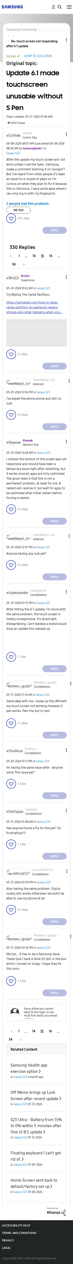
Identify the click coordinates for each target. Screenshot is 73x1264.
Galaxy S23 (13, 153)
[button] (59, 134)
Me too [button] (19, 210)
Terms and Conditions (19, 1233)
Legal (6, 1248)
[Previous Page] (13, 256)
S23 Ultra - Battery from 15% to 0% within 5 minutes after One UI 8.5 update (36, 1125)
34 (14, 264)
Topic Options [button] (59, 40)
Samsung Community (21, 29)
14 (34, 256)
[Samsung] (12, 6)
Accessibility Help (16, 1225)
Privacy (8, 1240)
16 (50, 256)
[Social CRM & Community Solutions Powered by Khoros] (56, 1211)
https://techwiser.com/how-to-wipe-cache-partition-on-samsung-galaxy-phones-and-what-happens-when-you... (34, 307)
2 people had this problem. (28, 203)
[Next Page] (22, 264)
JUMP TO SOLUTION (38, 56)
